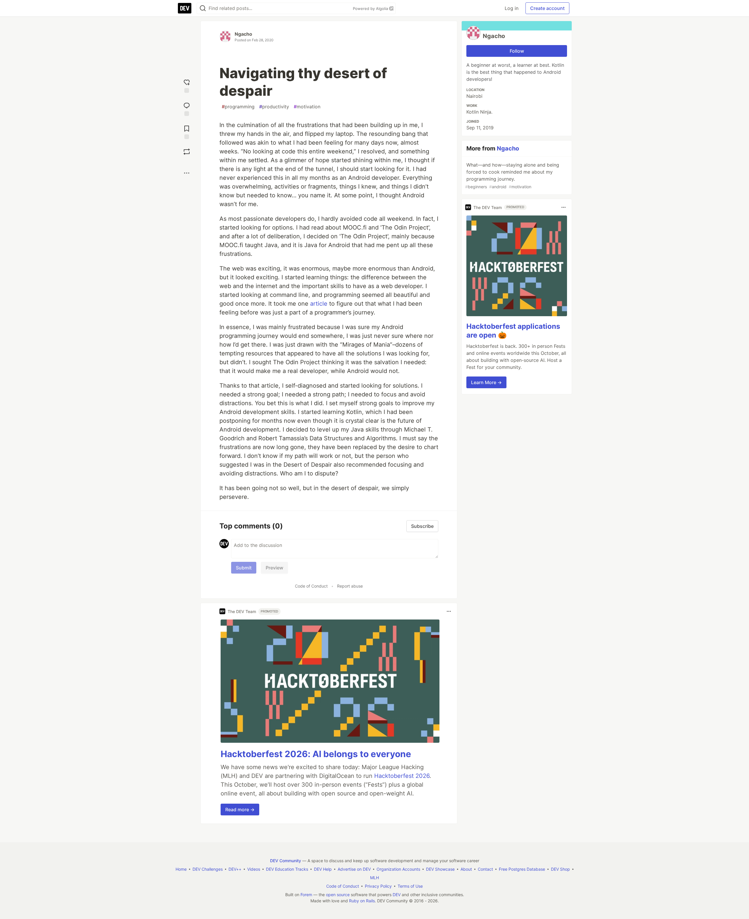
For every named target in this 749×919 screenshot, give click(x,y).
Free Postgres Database (522, 869)
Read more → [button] (240, 809)
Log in (511, 8)
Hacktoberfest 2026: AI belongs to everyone (316, 754)
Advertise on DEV (354, 869)
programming (238, 106)
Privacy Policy (378, 886)
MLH (374, 877)
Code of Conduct (311, 585)
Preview (274, 568)
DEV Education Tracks (287, 869)
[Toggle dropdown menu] (448, 611)
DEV (397, 894)
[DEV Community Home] (184, 8)
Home (181, 869)
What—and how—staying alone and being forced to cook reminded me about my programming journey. (512, 175)
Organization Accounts (398, 869)
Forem (306, 894)
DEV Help (323, 869)
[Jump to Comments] (186, 108)
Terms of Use (410, 886)
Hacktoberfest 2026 (402, 775)
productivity (274, 106)
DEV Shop (560, 869)
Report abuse (350, 585)
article (318, 303)
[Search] (203, 8)
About (466, 869)
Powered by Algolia (371, 8)
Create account (547, 8)
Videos (253, 869)
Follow (517, 51)
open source (338, 894)
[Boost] (186, 152)
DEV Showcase (440, 869)
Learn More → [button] (486, 382)
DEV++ (235, 869)
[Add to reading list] (186, 131)
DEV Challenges (208, 869)
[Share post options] (187, 173)
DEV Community (285, 860)
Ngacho (243, 34)
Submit (244, 568)
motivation (307, 106)
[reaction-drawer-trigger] (186, 85)
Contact (485, 869)
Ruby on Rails (362, 900)
